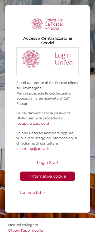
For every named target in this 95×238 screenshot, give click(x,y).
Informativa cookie (47, 176)
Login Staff (47, 162)
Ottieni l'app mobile (25, 230)
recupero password (32, 123)
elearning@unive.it (33, 148)
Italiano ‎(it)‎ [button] (31, 192)
